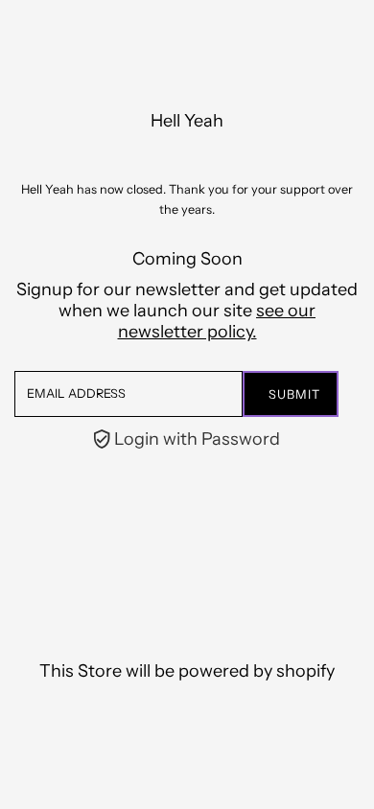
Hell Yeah (187, 120)
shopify (305, 671)
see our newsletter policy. (217, 321)
